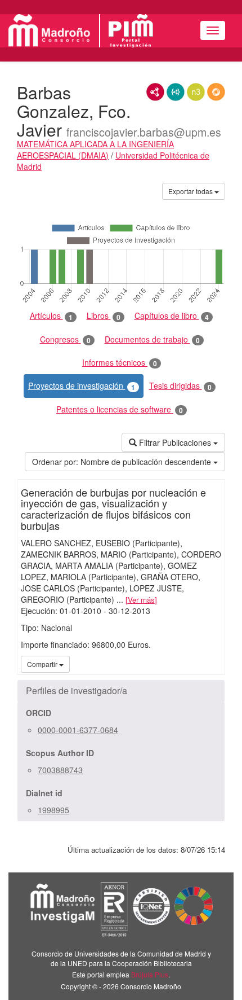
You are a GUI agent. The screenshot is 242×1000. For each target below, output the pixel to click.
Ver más (141, 599)
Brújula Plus (149, 974)
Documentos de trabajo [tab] (152, 339)
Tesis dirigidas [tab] (180, 386)
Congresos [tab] (65, 339)
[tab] (121, 690)
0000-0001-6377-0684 (78, 729)
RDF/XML (155, 92)
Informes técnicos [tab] (119, 363)
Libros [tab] (103, 316)
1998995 (53, 809)
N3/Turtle (196, 92)
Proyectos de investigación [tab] (81, 386)
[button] (121, 690)
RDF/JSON (216, 92)
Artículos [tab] (51, 316)
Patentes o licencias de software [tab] (119, 409)
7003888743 (60, 769)
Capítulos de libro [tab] (172, 316)
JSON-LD (176, 92)
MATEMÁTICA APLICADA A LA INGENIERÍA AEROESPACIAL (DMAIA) (95, 149)
